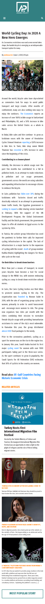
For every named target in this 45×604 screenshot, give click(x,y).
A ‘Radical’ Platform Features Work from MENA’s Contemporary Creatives (22, 567)
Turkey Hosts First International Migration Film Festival (20, 431)
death (26, 249)
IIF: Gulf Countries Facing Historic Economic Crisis (21, 376)
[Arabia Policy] (22, 7)
